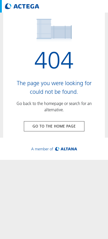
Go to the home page (54, 126)
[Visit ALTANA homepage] (54, 148)
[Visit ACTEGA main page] (22, 6)
